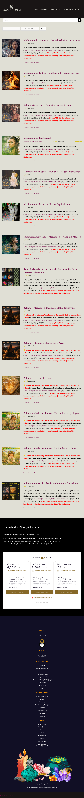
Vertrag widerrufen (6, 795)
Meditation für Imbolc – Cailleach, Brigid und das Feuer (51, 72)
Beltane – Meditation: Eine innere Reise (43, 342)
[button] (78, 9)
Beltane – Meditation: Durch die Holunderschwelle (49, 307)
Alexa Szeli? (42, 656)
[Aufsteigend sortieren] (22, 29)
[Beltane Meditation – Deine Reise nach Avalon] (11, 113)
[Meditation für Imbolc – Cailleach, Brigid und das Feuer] (11, 80)
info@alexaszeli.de (42, 636)
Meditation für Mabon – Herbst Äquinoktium (47, 204)
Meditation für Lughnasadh (37, 137)
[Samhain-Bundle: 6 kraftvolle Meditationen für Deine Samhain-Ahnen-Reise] (11, 277)
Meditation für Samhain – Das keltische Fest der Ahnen (51, 40)
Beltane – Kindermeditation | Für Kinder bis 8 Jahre (49, 448)
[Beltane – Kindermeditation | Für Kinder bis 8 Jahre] (11, 456)
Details (37, 62)
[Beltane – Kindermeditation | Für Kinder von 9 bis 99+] (11, 421)
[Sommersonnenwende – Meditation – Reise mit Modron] (11, 244)
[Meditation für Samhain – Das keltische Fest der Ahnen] (11, 48)
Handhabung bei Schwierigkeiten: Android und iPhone (42, 50)
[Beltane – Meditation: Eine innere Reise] (11, 350)
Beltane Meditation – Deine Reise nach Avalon (47, 105)
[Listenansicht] (44, 28)
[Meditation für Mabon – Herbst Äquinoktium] (11, 212)
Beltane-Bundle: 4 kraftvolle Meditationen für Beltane (50, 483)
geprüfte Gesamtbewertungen (32, 141)
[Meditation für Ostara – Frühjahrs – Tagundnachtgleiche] (11, 179)
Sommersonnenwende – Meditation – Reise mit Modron (52, 236)
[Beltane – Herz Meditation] (11, 385)
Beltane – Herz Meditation (37, 378)
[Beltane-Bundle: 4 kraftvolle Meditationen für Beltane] (11, 491)
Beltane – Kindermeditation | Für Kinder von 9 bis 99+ (51, 413)
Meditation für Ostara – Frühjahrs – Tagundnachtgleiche (52, 171)
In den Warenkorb (29, 62)
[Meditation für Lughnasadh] (11, 145)
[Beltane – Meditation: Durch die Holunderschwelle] (11, 315)
